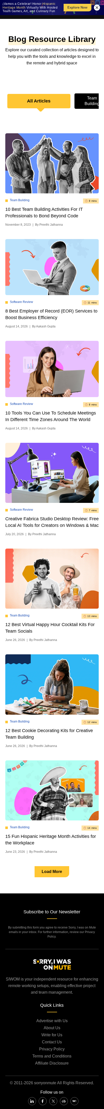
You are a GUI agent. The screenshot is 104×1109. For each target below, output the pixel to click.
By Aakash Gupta (44, 326)
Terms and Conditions (51, 1056)
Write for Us (51, 1035)
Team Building (20, 200)
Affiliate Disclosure (52, 1063)
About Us (52, 1028)
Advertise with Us (52, 1021)
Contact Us (52, 1042)
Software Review (21, 302)
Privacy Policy (52, 1049)
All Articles (38, 101)
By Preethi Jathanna (49, 224)
